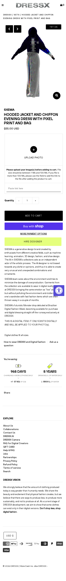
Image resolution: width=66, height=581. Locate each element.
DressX (7, 15)
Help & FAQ (9, 450)
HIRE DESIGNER (33, 241)
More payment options (33, 234)
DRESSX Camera (11, 440)
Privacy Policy (10, 461)
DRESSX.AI (8, 436)
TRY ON (54, 27)
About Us (8, 425)
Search (6, 471)
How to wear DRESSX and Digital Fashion (25, 342)
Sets (17, 15)
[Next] (17, 29)
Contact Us (9, 432)
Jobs (5, 454)
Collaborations (11, 429)
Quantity (9, 200)
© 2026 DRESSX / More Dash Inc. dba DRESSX (24, 566)
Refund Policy (10, 464)
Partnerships (10, 457)
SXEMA (9, 109)
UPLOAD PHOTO (33, 163)
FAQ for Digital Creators (15, 443)
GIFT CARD (9, 447)
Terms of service (12, 468)
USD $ (10, 535)
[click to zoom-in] (56, 95)
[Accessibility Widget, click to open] (58, 290)
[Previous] (9, 29)
